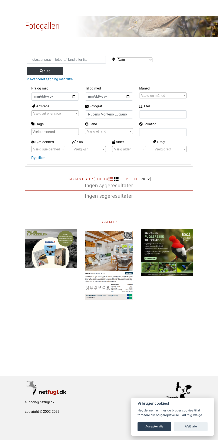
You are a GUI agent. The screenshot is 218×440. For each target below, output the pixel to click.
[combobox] (163, 95)
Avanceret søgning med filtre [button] (51, 79)
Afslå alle (191, 426)
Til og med (93, 88)
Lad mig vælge (191, 415)
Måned (144, 88)
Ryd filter (38, 158)
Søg (46, 71)
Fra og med (40, 88)
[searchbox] (56, 131)
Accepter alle (154, 426)
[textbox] (162, 96)
